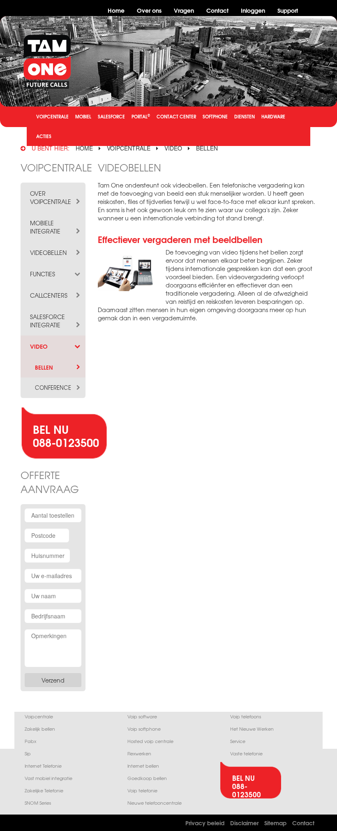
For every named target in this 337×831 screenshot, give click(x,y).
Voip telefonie (142, 790)
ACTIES (43, 136)
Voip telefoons (245, 716)
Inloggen (253, 10)
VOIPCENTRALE (52, 116)
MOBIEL (83, 116)
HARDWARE (273, 116)
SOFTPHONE (215, 116)
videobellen (48, 252)
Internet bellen (143, 765)
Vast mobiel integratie (48, 778)
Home (116, 10)
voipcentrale (128, 148)
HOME (84, 148)
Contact (217, 10)
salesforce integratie (47, 320)
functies (42, 274)
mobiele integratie (45, 227)
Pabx (30, 741)
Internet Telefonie (43, 765)
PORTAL (141, 116)
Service (237, 741)
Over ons (149, 10)
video (173, 148)
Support (287, 10)
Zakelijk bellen (40, 728)
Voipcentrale (39, 716)
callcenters (48, 295)
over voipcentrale (50, 197)
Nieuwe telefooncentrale (154, 802)
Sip (28, 753)
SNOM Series (38, 802)
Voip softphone (144, 728)
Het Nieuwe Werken (252, 728)
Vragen (184, 10)
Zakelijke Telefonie (44, 790)
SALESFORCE (111, 116)
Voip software (142, 716)
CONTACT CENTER (176, 116)
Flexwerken (139, 753)
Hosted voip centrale (150, 741)
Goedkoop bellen (147, 778)
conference (53, 387)
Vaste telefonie (246, 753)
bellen (207, 148)
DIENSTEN (244, 116)
